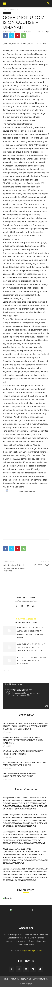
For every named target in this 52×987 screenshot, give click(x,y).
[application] (26, 696)
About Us (15, 979)
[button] (4, 3)
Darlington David (12, 32)
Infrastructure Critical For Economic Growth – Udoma (14, 568)
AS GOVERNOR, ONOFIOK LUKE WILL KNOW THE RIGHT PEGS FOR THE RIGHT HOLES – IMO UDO (32, 647)
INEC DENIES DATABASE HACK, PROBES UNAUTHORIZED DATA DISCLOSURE (19, 774)
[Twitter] (11, 35)
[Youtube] (34, 606)
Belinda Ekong (8, 869)
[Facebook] (5, 35)
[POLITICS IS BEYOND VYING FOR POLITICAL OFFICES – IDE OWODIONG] (9, 660)
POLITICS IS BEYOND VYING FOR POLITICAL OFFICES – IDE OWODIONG (31, 660)
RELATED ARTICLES (26, 619)
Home (5, 10)
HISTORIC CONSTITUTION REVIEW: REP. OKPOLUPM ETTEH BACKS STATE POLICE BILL (24, 763)
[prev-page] (4, 670)
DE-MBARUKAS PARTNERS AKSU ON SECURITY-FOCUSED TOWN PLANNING (23, 752)
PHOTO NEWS (41, 565)
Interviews (14, 10)
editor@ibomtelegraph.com (31, 951)
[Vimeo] (33, 969)
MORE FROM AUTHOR (26, 622)
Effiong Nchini (8, 797)
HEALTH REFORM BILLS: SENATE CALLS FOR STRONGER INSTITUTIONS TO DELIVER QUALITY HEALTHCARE (23, 740)
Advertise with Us (40, 979)
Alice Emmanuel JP (10, 849)
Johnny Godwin (9, 832)
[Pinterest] (17, 35)
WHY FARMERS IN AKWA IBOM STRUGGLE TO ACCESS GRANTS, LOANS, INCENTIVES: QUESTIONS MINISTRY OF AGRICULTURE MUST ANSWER (25, 726)
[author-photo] (26, 593)
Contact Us (26, 979)
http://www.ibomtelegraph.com (26, 601)
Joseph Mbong (8, 814)
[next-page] (8, 670)
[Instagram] (23, 606)
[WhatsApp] (23, 35)
